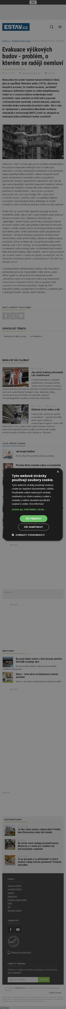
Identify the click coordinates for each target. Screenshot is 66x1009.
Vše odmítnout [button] (33, 526)
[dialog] (33, 504)
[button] (33, 509)
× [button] (58, 472)
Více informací (36, 503)
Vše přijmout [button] (33, 518)
